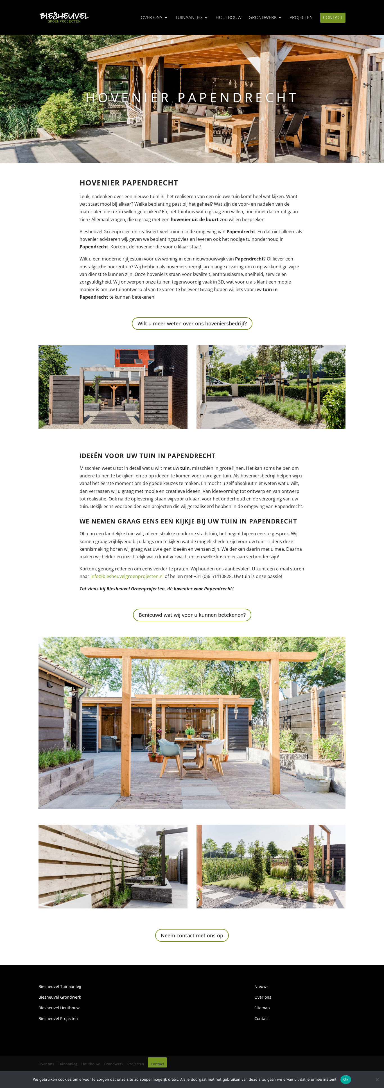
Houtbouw (228, 18)
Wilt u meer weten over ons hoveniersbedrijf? (192, 323)
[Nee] (377, 1079)
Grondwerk (263, 18)
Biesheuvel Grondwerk (60, 997)
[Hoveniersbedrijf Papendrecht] (113, 427)
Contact (333, 18)
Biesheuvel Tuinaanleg (60, 986)
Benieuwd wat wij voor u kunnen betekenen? (192, 614)
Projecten (301, 18)
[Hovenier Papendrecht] (270, 427)
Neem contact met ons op (192, 935)
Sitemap (262, 1007)
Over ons (151, 18)
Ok (345, 1079)
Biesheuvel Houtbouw (59, 1007)
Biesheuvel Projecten (58, 1018)
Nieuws (261, 986)
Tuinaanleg (189, 18)
